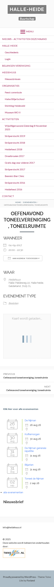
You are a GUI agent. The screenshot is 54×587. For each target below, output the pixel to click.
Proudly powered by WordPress (19, 576)
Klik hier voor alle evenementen (20, 409)
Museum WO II (13, 112)
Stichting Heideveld (15, 105)
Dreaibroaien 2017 (14, 156)
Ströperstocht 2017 (15, 169)
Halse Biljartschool (14, 99)
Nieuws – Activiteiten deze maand (24, 39)
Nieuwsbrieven (12, 79)
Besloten (13, 303)
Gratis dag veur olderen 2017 (20, 162)
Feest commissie (13, 92)
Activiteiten (10, 119)
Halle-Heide (27, 9)
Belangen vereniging (16, 65)
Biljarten (29, 464)
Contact (8, 196)
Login (7, 59)
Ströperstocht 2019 (15, 136)
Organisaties (10, 85)
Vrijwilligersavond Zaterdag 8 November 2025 (26, 127)
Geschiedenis (11, 52)
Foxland (31, 580)
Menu (30, 31)
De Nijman (30, 420)
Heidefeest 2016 (13, 189)
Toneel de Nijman (34, 478)
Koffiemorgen (32, 434)
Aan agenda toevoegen (25, 258)
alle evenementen (13, 492)
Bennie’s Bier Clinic (14, 176)
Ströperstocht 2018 (15, 142)
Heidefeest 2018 (13, 149)
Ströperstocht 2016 (15, 182)
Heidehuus (9, 72)
